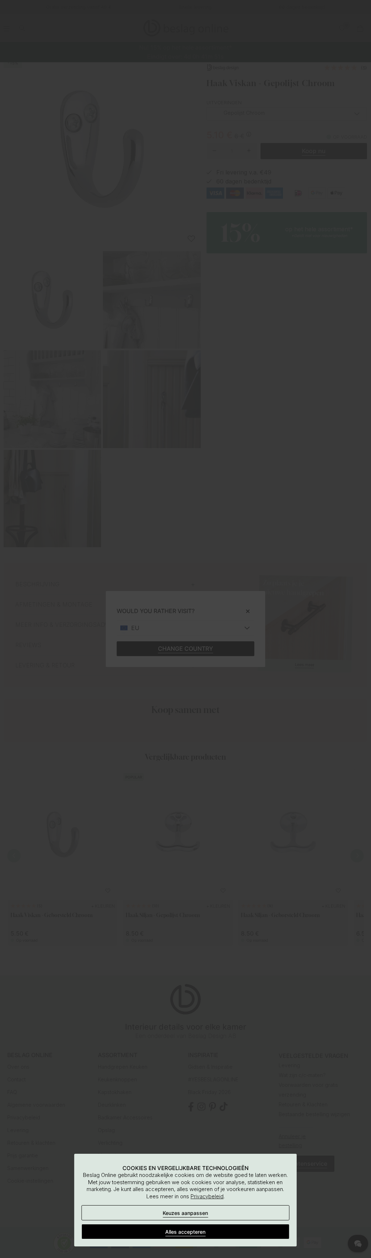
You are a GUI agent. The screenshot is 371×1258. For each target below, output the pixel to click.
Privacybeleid (207, 1196)
